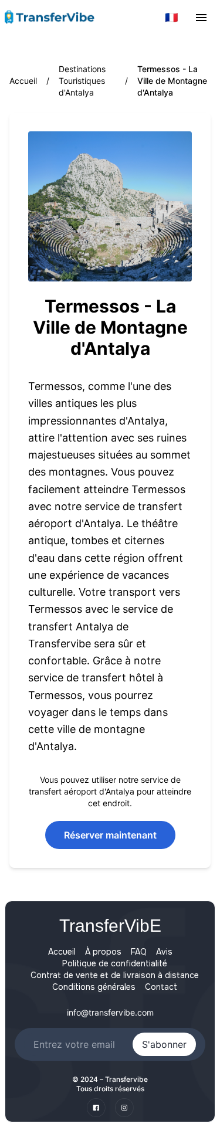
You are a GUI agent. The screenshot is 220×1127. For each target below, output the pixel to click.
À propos (103, 951)
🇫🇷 (171, 17)
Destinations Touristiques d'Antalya (82, 80)
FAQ (139, 951)
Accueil (23, 81)
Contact (161, 987)
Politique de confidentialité (114, 963)
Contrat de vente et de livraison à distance (115, 975)
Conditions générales (94, 987)
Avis (164, 951)
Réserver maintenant (110, 835)
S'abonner (164, 1044)
